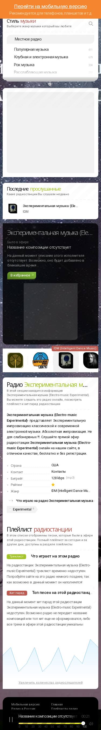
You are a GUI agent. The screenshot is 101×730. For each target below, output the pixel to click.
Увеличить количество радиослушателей (51, 682)
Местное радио (28, 39)
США (54, 465)
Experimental (22, 509)
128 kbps (58, 478)
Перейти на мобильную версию (50, 6)
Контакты (58, 472)
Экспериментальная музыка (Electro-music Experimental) (51, 206)
